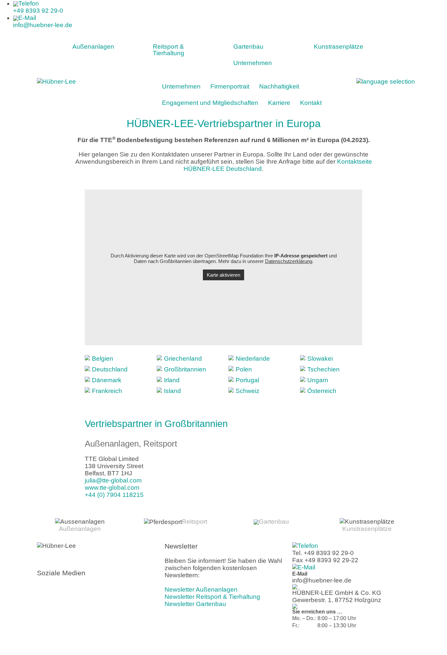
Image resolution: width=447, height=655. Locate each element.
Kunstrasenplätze (338, 46)
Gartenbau (248, 46)
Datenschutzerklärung (288, 261)
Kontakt (311, 102)
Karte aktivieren (223, 275)
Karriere (279, 102)
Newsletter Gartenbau (195, 603)
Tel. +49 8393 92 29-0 (323, 552)
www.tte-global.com (112, 487)
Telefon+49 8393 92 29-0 (38, 7)
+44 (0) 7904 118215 (114, 494)
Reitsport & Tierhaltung (168, 50)
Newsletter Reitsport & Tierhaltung (212, 596)
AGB (375, 642)
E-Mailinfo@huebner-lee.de (42, 21)
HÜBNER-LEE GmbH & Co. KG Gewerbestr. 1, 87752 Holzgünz (336, 596)
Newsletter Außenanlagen (201, 589)
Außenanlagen (93, 46)
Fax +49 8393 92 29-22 (325, 560)
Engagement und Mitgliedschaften (210, 102)
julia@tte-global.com (113, 480)
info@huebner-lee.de (321, 580)
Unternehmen (252, 62)
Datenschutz (397, 642)
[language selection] (385, 81)
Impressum (355, 642)
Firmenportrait (229, 86)
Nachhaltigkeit (279, 86)
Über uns (330, 642)
